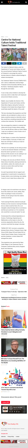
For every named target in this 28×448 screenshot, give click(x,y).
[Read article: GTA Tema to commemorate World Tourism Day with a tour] (14, 376)
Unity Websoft (4, 430)
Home (2, 36)
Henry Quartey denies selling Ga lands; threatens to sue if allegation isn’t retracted (13, 332)
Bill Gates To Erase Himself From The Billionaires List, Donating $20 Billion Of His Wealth (13, 360)
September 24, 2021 (6, 391)
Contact (17, 436)
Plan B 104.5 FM (8, 428)
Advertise (3, 436)
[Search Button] (26, 2)
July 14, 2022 (4, 364)
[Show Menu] (2, 2)
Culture (6, 36)
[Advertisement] (14, 19)
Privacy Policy (11, 436)
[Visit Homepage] (14, 2)
